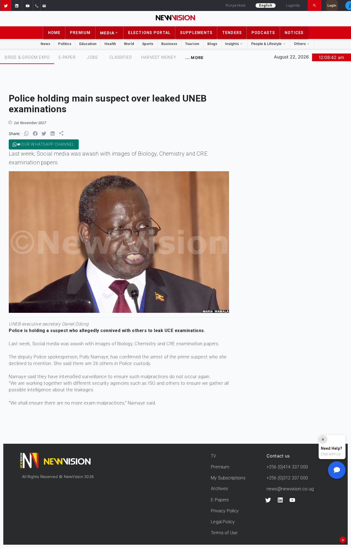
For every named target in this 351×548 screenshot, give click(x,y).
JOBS (92, 57)
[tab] (27, 57)
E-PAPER (67, 57)
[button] (5, 5)
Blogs (212, 44)
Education (88, 44)
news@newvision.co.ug (290, 488)
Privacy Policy (225, 510)
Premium (220, 467)
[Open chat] (337, 470)
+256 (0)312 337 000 (287, 477)
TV (213, 456)
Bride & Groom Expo (27, 57)
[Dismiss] (323, 439)
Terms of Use (224, 532)
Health (110, 44)
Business (169, 44)
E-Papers (220, 499)
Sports (147, 44)
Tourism (192, 44)
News (45, 44)
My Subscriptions (228, 477)
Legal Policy (223, 521)
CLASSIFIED (120, 57)
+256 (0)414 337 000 (287, 467)
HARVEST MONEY (158, 57)
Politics (64, 44)
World (129, 44)
